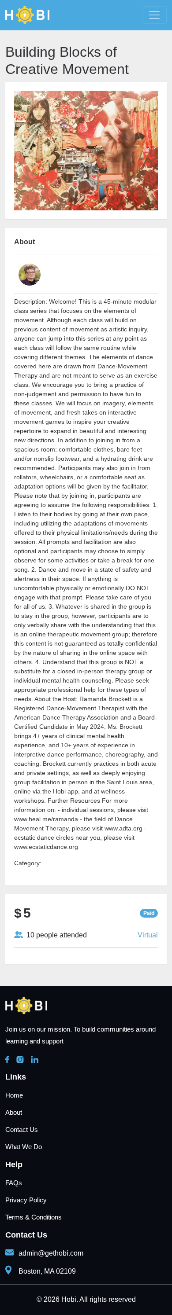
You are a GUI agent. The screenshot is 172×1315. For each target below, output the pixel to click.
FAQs (13, 1182)
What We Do (23, 1146)
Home (14, 1095)
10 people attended (55, 935)
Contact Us (21, 1129)
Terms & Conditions (33, 1217)
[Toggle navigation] (154, 15)
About (13, 1112)
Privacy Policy (26, 1200)
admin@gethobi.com (51, 1253)
